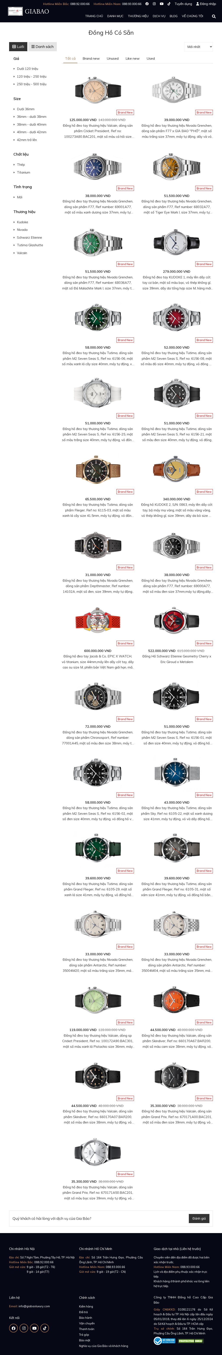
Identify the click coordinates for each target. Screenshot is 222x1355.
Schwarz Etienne (29, 237)
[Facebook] (147, 4)
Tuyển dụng (183, 4)
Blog (174, 16)
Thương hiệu (138, 16)
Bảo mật (84, 1340)
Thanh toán (86, 1329)
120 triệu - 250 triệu (31, 76)
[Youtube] (161, 4)
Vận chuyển (87, 1323)
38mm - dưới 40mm (31, 124)
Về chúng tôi (192, 16)
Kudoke (22, 222)
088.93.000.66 (115, 1267)
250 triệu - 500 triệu (31, 84)
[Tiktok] (169, 4)
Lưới (20, 46)
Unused (113, 58)
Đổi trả (83, 1312)
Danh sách (44, 46)
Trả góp (84, 1334)
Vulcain (22, 253)
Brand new (91, 58)
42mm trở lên (27, 140)
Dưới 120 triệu (27, 69)
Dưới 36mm (25, 109)
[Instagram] (154, 4)
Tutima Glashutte (30, 245)
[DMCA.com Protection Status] (191, 1340)
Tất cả (70, 58)
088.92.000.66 (44, 1262)
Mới (19, 197)
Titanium (23, 172)
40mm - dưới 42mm (31, 132)
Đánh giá (199, 1218)
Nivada (22, 230)
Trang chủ (94, 16)
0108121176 (186, 1309)
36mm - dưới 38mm (31, 117)
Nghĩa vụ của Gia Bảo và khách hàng (103, 1346)
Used (151, 58)
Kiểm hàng (86, 1306)
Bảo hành (85, 1317)
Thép (21, 165)
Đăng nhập (208, 4)
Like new (133, 58)
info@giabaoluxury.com (34, 1306)
